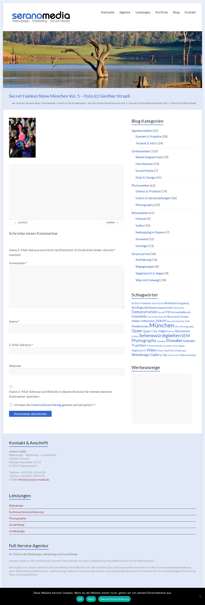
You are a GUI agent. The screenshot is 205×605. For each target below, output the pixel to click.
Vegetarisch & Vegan (150, 273)
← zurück (20, 222)
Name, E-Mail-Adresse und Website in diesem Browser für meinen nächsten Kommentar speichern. (60, 394)
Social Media (144, 170)
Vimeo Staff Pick (165, 350)
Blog (176, 12)
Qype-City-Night (154, 331)
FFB (167, 312)
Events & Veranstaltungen (153, 198)
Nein (91, 599)
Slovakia (161, 341)
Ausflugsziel (140, 307)
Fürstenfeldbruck (180, 312)
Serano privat (141, 254)
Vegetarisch (139, 350)
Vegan (181, 345)
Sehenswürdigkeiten (160, 335)
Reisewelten (140, 213)
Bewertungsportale (149, 157)
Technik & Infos (146, 143)
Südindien (189, 341)
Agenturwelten (142, 130)
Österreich (173, 355)
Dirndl (161, 312)
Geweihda (139, 316)
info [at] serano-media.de (33, 479)
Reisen (170, 331)
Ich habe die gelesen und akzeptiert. (55, 405)
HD (164, 316)
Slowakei (142, 239)
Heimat (141, 218)
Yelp (164, 355)
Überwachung (187, 355)
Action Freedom (141, 303)
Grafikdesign (17, 531)
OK (80, 599)
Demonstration (144, 312)
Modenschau (140, 326)
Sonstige (141, 246)
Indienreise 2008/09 (153, 321)
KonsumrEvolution (176, 321)
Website (15, 366)
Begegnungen (145, 266)
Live (187, 321)
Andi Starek (157, 303)
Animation (171, 303)
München (161, 325)
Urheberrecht (170, 345)
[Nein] (200, 596)
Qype (137, 330)
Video (151, 349)
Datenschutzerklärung (46, 405)
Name (14, 321)
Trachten (139, 345)
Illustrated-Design (178, 316)
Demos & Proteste (148, 191)
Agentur (125, 12)
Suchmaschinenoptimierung (26, 512)
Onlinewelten (141, 151)
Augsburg (183, 303)
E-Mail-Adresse (21, 345)
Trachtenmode (154, 345)
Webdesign (180, 350)
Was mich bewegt (148, 280)
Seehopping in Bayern (150, 232)
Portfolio (161, 12)
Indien (140, 225)
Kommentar (18, 263)
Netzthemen (144, 164)
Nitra (177, 326)
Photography (145, 205)
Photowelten (140, 185)
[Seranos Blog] (41, 8)
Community (178, 307)
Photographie (17, 518)
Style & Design (145, 177)
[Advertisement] (66, 192)
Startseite (107, 12)
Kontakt (190, 12)
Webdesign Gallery (147, 354)
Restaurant (182, 331)
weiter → (112, 222)
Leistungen (143, 12)
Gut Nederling (155, 316)
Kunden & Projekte (148, 136)
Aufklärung (143, 259)
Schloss (135, 336)
